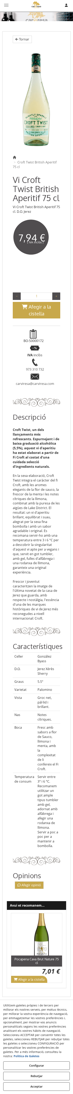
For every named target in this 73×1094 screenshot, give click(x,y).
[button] (22, 39)
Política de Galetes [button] (26, 1056)
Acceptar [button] (36, 1086)
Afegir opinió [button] (31, 885)
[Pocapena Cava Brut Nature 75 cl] (36, 934)
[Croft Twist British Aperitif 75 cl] (36, 98)
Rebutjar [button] (37, 1076)
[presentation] (17, 948)
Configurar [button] (36, 1065)
